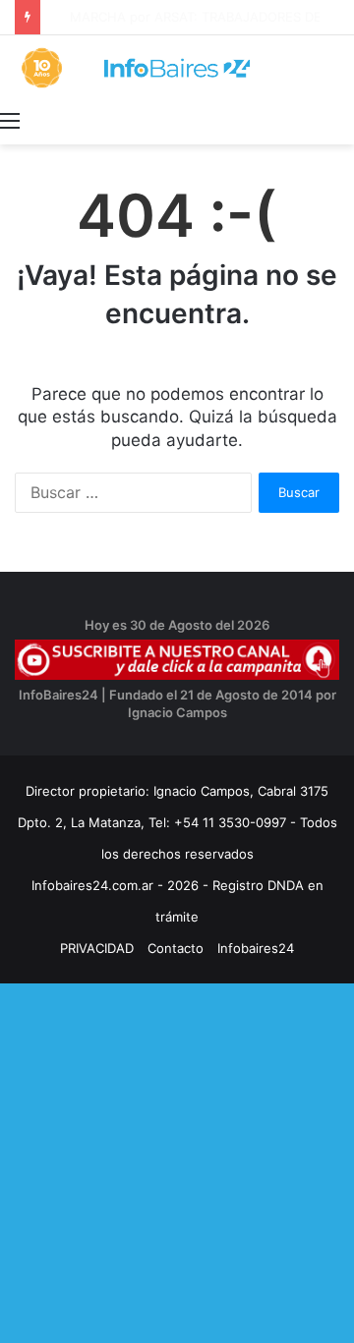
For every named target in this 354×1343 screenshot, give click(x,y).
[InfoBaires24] (177, 67)
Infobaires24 (255, 948)
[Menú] (10, 120)
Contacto (176, 948)
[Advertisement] (177, 1160)
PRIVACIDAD (97, 948)
